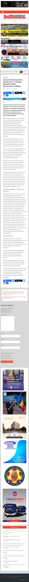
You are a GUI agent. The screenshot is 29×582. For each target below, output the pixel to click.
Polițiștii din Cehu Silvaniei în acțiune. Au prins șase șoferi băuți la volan (14, 297)
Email (2, 339)
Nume (2, 333)
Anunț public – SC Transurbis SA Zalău (11, 536)
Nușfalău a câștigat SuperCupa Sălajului (11, 539)
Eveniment (5, 77)
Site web (3, 345)
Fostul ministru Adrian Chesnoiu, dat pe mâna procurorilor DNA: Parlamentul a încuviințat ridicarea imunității (13, 293)
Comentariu (4, 315)
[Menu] (2, 12)
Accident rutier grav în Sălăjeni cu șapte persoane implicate (13, 556)
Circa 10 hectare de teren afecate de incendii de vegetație (13, 551)
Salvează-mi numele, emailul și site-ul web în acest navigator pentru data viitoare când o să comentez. (7, 355)
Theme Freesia (14, 577)
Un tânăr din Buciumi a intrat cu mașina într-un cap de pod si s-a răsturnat (14, 531)
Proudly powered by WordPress (9, 576)
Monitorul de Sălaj (6, 88)
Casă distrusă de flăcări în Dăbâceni (11, 561)
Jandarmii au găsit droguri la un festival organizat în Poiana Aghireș (14, 565)
